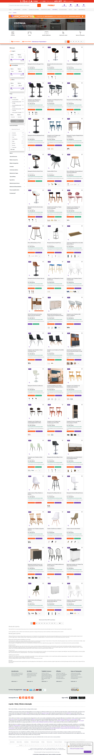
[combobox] (15, 129)
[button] (40, 41)
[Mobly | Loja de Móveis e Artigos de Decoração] (51, 5)
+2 (58, 184)
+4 (78, 470)
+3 (78, 542)
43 (59, 623)
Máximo (19, 54)
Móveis (10, 12)
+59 (59, 327)
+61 (39, 613)
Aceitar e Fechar (87, 751)
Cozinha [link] (14, 12)
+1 (78, 113)
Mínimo (12, 54)
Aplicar (17, 121)
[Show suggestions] (23, 129)
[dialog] (80, 748)
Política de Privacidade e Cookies (76, 748)
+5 (78, 184)
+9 (58, 256)
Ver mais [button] (12, 149)
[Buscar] (39, 5)
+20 (78, 434)
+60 (78, 256)
